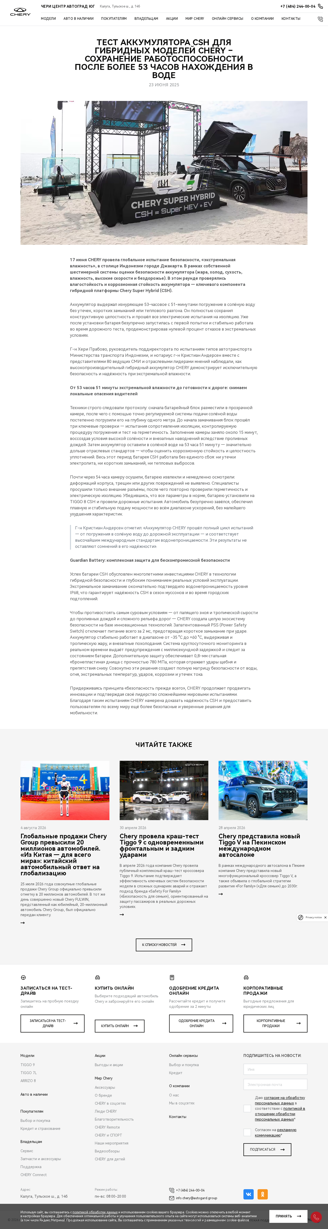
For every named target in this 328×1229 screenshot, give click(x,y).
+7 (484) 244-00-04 (190, 1190)
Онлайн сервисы (227, 19)
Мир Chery (195, 19)
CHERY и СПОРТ (108, 1135)
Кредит (175, 1073)
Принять (284, 1216)
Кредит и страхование (40, 1129)
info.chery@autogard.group (196, 1198)
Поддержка (31, 1167)
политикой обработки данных (95, 1212)
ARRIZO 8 (28, 1081)
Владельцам (146, 19)
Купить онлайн (115, 1026)
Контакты (291, 19)
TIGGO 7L (28, 1073)
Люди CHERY (106, 1111)
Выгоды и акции (109, 1065)
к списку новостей (159, 945)
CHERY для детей (110, 1159)
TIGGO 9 (27, 1065)
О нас (174, 1095)
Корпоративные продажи (271, 1023)
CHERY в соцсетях (110, 1103)
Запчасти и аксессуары (40, 1159)
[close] (325, 917)
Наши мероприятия (111, 1143)
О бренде (103, 1095)
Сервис (26, 1151)
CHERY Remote (107, 1127)
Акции (172, 19)
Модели (48, 19)
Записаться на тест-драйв (48, 1023)
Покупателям (114, 19)
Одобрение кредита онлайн (196, 1023)
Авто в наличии (79, 19)
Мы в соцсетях (181, 1103)
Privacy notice (314, 917)
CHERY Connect (33, 1175)
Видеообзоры (107, 1151)
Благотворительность (114, 1119)
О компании (262, 19)
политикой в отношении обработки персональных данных (280, 1113)
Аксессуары (105, 1087)
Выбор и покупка (35, 1121)
